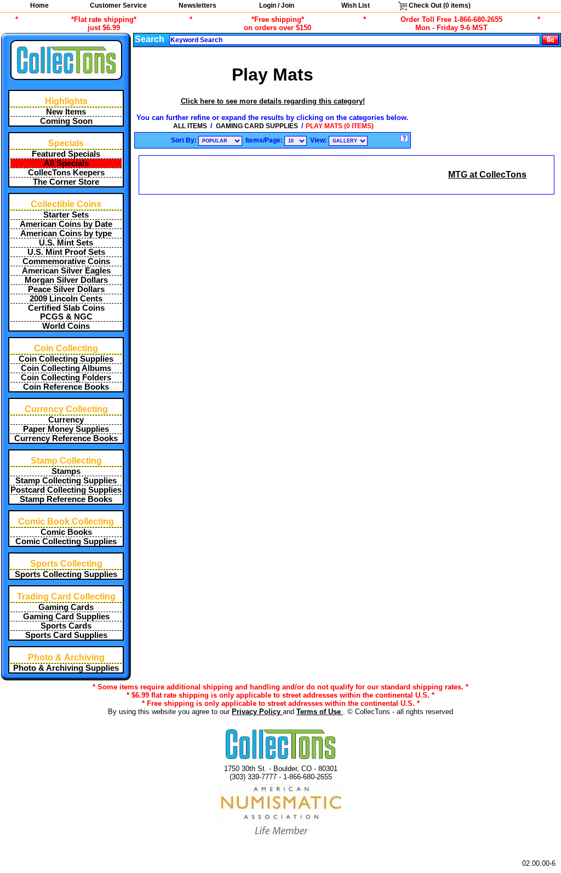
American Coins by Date (66, 224)
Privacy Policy (257, 711)
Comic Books (66, 532)
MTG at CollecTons (487, 174)
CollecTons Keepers (66, 172)
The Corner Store (66, 182)
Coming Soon (66, 121)
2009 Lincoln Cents (66, 298)
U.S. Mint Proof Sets (66, 252)
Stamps (66, 471)
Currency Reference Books (66, 438)
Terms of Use (319, 711)
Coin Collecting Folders (66, 377)
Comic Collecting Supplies (66, 541)
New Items (66, 111)
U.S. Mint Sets (66, 242)
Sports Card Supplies (66, 635)
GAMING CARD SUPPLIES (257, 126)
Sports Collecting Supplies (66, 574)
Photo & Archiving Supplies (66, 668)
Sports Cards (66, 625)
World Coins (66, 326)
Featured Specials (66, 154)
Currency (66, 419)
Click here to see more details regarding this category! (273, 101)
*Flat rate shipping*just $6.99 (103, 23)
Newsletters (197, 5)
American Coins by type (66, 233)
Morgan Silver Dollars (66, 280)
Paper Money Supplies (66, 429)
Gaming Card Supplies (66, 616)
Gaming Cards (66, 607)
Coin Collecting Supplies (66, 359)
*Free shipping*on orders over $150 (277, 23)
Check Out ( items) (439, 5)
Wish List (355, 5)
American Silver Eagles (66, 270)
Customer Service (118, 5)
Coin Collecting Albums (66, 368)
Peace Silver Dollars (66, 289)
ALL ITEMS (190, 126)
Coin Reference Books (66, 387)
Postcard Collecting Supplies (66, 490)
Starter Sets (66, 214)
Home (39, 5)
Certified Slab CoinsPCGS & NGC (66, 312)
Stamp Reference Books (66, 499)
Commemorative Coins (66, 261)
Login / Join (276, 5)
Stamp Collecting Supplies (66, 480)
